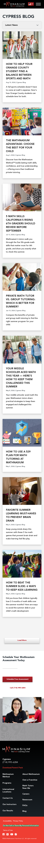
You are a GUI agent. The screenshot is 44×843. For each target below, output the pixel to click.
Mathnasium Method (8, 775)
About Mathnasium (31, 774)
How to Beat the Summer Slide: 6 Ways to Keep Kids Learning (21, 586)
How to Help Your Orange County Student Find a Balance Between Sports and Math (19, 71)
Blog (24, 811)
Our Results (8, 811)
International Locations (8, 790)
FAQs (24, 805)
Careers (25, 794)
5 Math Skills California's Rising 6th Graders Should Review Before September (20, 223)
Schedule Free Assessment (18, 679)
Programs (7, 783)
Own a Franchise (29, 780)
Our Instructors (9, 804)
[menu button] (31, 4)
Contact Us (8, 798)
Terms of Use (8, 830)
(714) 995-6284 (10, 762)
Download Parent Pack (13, 768)
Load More (22, 640)
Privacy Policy (18, 821)
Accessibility (7, 821)
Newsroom (27, 800)
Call (17, 688)
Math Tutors (28, 787)
